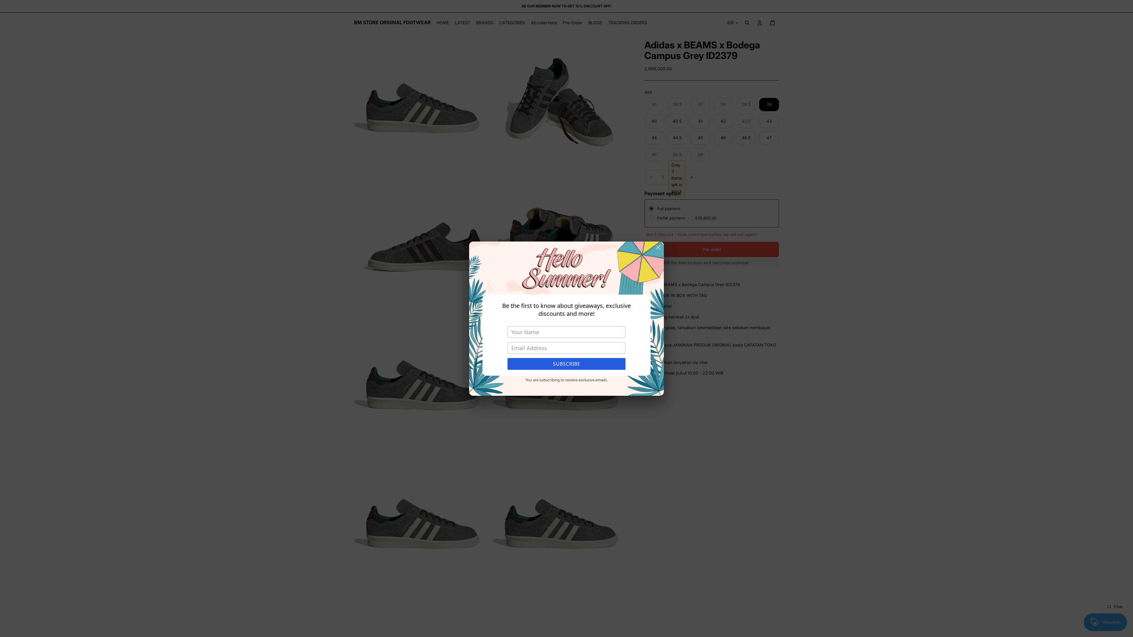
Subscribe (566, 364)
